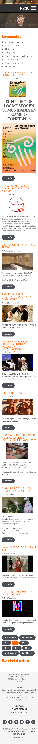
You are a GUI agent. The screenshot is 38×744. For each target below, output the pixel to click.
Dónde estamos (19, 709)
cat (25, 2)
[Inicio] (19, 16)
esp (30, 2)
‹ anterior (29, 637)
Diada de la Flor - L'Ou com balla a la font (17, 490)
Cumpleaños (10, 52)
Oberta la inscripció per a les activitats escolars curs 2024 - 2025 (19, 437)
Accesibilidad (28, 732)
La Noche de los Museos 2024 (19, 548)
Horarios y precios (20, 713)
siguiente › (11, 653)
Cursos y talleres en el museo (18, 56)
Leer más (10, 179)
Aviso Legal (23, 729)
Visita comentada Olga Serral (18, 246)
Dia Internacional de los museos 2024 (17, 593)
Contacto (19, 706)
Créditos (18, 732)
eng (34, 2)
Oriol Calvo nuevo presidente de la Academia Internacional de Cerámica (15, 346)
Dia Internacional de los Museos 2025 (17, 74)
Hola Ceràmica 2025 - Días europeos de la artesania (16, 188)
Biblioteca (9, 49)
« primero (11, 637)
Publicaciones (11, 66)
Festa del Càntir (11, 45)
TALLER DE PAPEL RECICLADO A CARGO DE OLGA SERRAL (17, 297)
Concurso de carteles (14, 63)
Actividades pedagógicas (16, 42)
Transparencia (19, 734)
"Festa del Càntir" (14, 392)
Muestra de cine (11, 59)
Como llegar (19, 681)
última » (28, 653)
